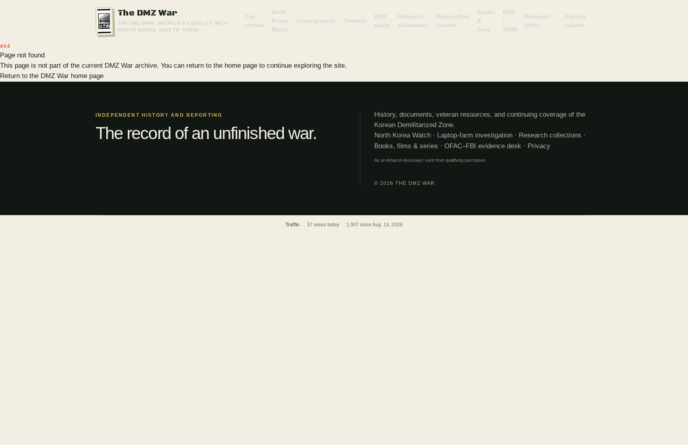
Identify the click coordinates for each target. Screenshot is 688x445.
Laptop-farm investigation (474, 135)
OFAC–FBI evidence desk (482, 146)
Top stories (254, 20)
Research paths (537, 20)
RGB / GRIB (510, 20)
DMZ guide (382, 20)
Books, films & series (406, 146)
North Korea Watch (280, 20)
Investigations (315, 21)
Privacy (539, 146)
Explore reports (575, 20)
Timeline (354, 21)
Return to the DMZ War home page (52, 76)
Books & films (486, 20)
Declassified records (452, 20)
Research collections (413, 20)
